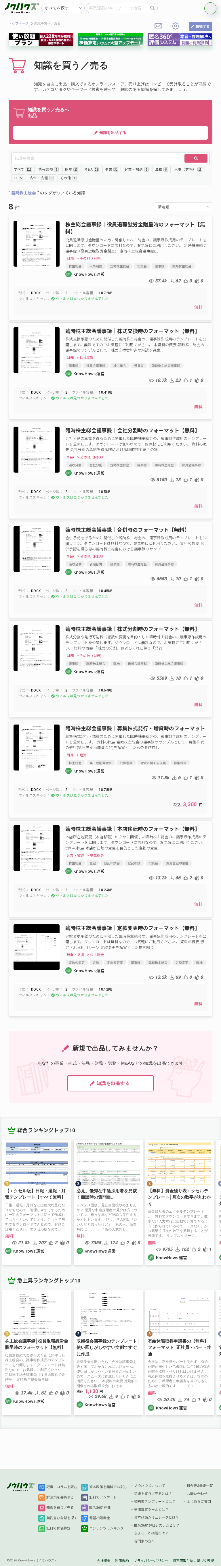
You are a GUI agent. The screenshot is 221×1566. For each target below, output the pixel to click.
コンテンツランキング (106, 1528)
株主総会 (75, 266)
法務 (161, 169)
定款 (96, 962)
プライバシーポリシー (151, 1561)
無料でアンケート (103, 1497)
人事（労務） (187, 169)
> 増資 (82, 755)
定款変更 (182, 962)
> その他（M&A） (91, 457)
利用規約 (122, 1561)
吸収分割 (75, 465)
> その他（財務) (89, 258)
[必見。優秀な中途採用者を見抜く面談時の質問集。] (108, 1202)
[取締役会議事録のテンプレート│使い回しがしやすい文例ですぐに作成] (108, 1352)
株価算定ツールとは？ (151, 1510)
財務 (71, 169)
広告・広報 (41, 177)
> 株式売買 (85, 357)
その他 (67, 177)
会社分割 (95, 465)
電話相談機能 (99, 1518)
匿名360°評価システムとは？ (157, 1525)
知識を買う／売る (60, 1508)
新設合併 (95, 564)
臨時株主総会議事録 (166, 365)
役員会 (142, 266)
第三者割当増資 (100, 762)
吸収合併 (75, 564)
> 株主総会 (95, 855)
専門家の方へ (144, 1541)
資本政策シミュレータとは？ (156, 1517)
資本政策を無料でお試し (108, 1487)
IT (18, 177)
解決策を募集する (60, 1497)
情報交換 (47, 169)
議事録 (159, 266)
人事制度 (95, 266)
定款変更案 (115, 962)
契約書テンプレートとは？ (155, 1502)
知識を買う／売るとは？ (153, 1494)
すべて (22, 169)
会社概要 (103, 1561)
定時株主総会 (119, 266)
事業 (111, 169)
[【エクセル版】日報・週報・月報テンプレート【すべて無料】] (36, 1202)
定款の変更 (77, 962)
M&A (91, 169)
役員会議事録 (95, 365)
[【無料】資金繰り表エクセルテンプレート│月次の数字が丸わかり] (179, 1202)
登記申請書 (112, 863)
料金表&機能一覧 (200, 1486)
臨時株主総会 (181, 266)
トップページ (18, 23)
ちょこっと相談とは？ (151, 1533)
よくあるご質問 (199, 1502)
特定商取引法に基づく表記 (193, 1561)
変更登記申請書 (177, 863)
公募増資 (126, 762)
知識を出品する (113, 132)
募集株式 (180, 762)
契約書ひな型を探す (61, 1518)
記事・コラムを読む (61, 1487)
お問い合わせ (197, 1494)
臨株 (116, 663)
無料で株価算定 (58, 1528)
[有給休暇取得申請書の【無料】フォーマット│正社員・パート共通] (179, 1352)
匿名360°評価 (99, 1508)
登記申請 (134, 863)
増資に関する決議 (153, 762)
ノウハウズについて (149, 1486)
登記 (92, 863)
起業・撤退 (136, 169)
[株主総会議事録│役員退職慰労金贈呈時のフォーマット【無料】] (36, 1352)
